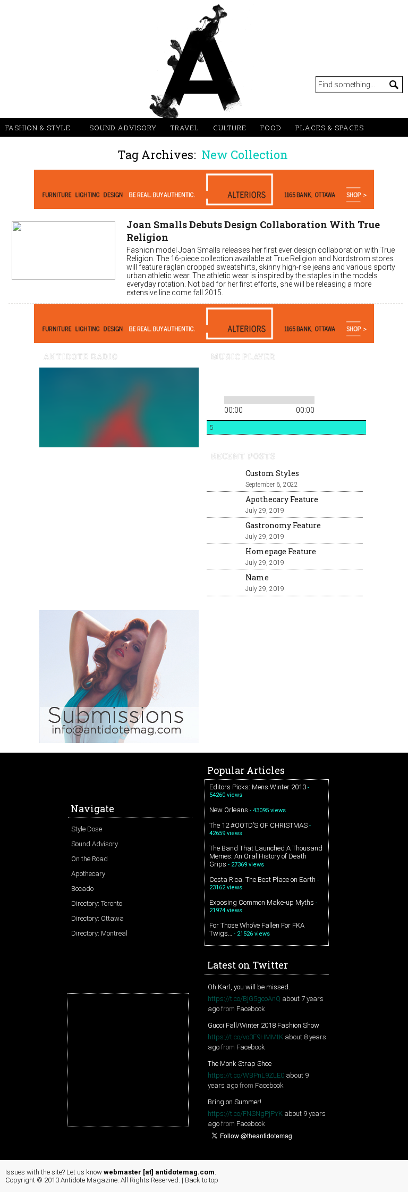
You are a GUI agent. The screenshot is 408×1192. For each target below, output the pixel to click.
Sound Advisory (123, 127)
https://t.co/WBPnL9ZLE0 (246, 1075)
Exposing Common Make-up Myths (261, 902)
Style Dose (86, 829)
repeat (325, 398)
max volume (322, 381)
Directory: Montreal (99, 933)
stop (265, 380)
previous (214, 380)
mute (282, 381)
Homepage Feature (280, 551)
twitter (37, 84)
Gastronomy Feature (283, 525)
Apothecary (88, 874)
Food (271, 127)
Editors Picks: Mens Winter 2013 (257, 787)
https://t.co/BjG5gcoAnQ (244, 999)
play (232, 380)
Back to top (201, 1180)
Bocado (82, 889)
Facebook (250, 1009)
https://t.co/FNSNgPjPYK (245, 1114)
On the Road (89, 859)
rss (16, 84)
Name (257, 577)
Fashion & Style (38, 127)
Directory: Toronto (96, 903)
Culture (229, 127)
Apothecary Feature (281, 499)
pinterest (58, 84)
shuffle (340, 398)
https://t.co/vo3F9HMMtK (245, 1037)
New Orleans (228, 810)
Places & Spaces (329, 127)
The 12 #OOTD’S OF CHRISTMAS (258, 825)
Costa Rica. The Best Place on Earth (262, 879)
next (250, 380)
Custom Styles (272, 473)
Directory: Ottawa (97, 918)
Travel (185, 127)
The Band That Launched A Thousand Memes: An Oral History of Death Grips (265, 856)
